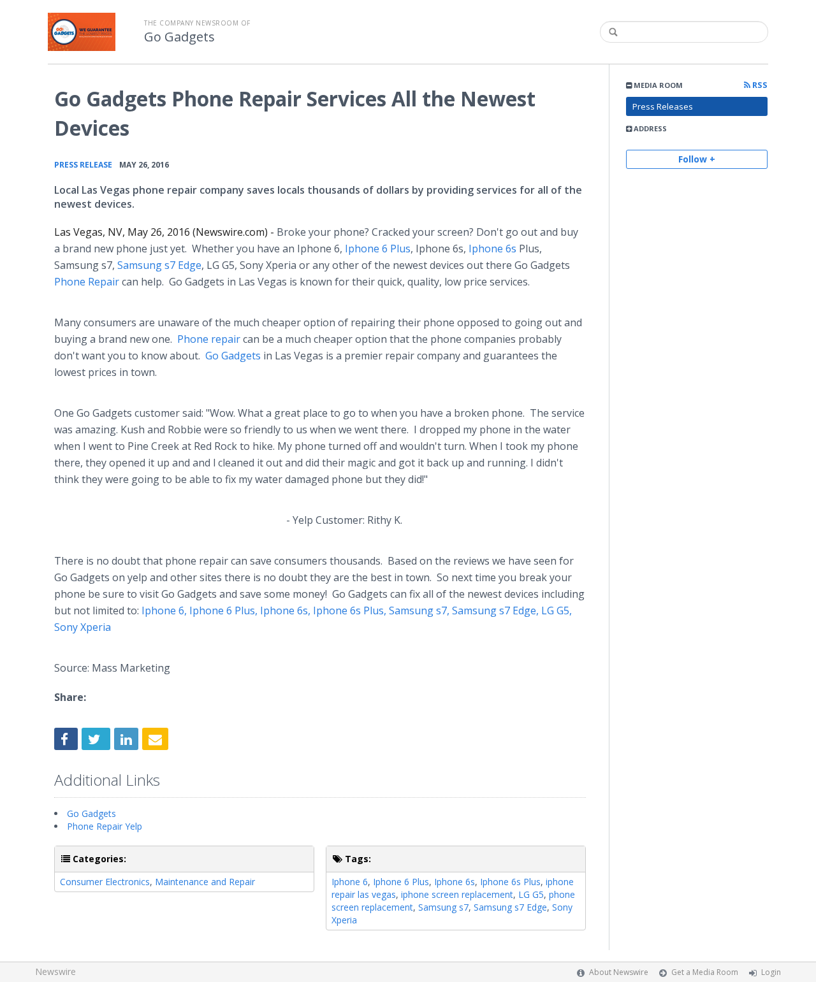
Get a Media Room (704, 972)
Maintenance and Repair (205, 882)
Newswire (55, 971)
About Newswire (618, 972)
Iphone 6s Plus (510, 882)
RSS (759, 85)
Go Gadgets (179, 37)
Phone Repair (86, 282)
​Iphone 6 (350, 882)
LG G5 (531, 894)
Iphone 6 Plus (401, 882)
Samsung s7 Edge (510, 907)
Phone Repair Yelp (104, 826)
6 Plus (378, 249)
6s (492, 249)
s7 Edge (159, 265)
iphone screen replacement (457, 894)
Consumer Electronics (105, 882)
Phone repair (208, 339)
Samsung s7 (443, 907)
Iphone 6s (454, 882)
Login (771, 972)
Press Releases (662, 106)
